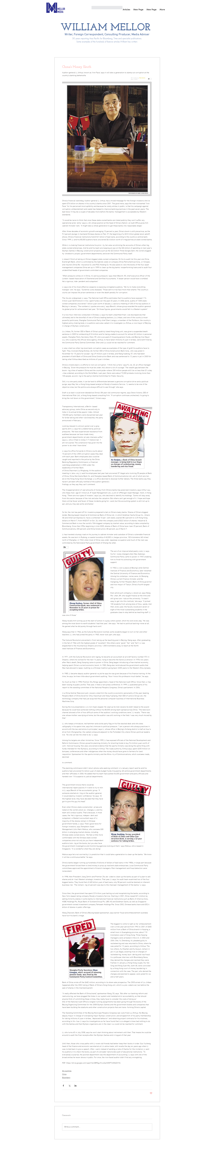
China (64, 1074)
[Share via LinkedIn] (75, 1085)
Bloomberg (66, 1078)
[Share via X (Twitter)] (69, 1085)
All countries (66, 1071)
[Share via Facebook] (63, 1085)
